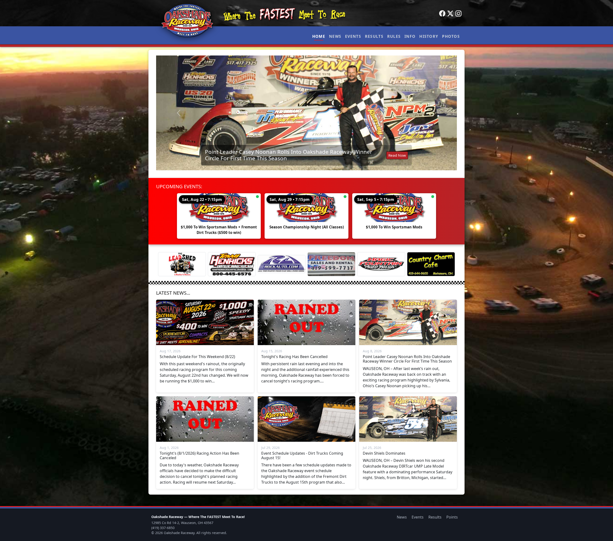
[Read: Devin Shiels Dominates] (306, 112)
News (335, 36)
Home (318, 36)
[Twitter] (450, 13)
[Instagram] (458, 13)
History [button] (428, 36)
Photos (451, 36)
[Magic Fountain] (381, 264)
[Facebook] (442, 13)
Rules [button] (394, 36)
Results (374, 36)
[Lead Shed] (182, 264)
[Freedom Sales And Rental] (331, 264)
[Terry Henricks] (232, 264)
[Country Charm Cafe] (431, 264)
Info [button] (409, 36)
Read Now (397, 157)
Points (452, 517)
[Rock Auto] (282, 264)
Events (353, 36)
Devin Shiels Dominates (235, 157)
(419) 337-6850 (163, 527)
